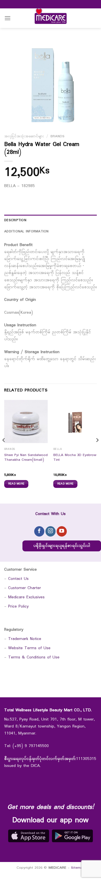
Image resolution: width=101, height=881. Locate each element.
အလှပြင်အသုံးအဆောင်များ (24, 136)
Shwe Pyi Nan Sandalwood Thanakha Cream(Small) (26, 458)
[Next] (97, 451)
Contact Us (18, 579)
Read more (16, 483)
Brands (57, 136)
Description (15, 220)
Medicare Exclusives (26, 597)
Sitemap (78, 868)
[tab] (50, 220)
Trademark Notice (24, 639)
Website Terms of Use (29, 648)
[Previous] (4, 451)
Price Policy (18, 606)
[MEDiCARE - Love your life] (50, 18)
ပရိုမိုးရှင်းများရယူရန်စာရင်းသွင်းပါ (61, 546)
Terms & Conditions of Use (33, 657)
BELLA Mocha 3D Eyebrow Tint (74, 458)
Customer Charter (24, 588)
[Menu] (7, 18)
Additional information (26, 231)
